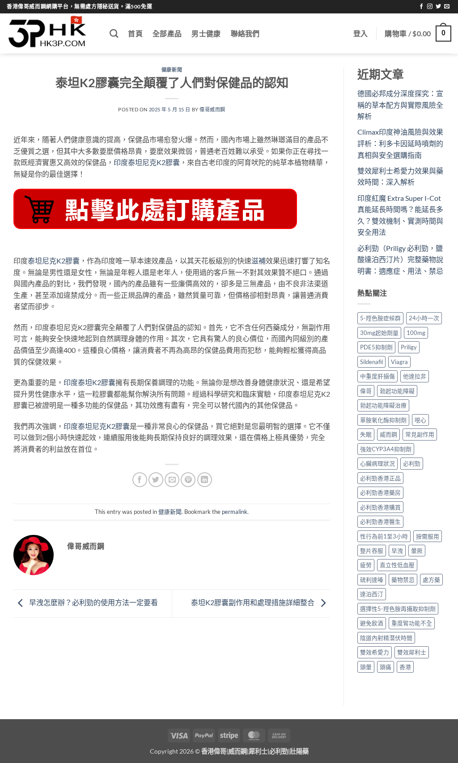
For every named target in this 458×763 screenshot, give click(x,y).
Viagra (399, 361)
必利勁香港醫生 (380, 521)
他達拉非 (414, 376)
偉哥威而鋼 (212, 109)
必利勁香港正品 (380, 478)
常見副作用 (419, 434)
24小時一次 (424, 318)
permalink (234, 511)
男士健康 (206, 33)
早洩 (397, 550)
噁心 (420, 420)
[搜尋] (114, 33)
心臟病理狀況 (377, 463)
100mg (416, 332)
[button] (360, 33)
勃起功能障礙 (397, 390)
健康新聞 (171, 69)
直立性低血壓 (397, 564)
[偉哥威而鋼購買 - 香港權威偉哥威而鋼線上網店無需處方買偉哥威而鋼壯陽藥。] (51, 33)
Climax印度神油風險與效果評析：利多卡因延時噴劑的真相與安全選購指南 (400, 143)
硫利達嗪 (371, 579)
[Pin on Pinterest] (188, 479)
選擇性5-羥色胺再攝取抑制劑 (398, 608)
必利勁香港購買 (380, 507)
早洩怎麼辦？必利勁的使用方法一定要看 (93, 602)
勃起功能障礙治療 (383, 405)
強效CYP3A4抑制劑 (385, 449)
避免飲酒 (371, 623)
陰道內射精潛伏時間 (386, 637)
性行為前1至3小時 (384, 536)
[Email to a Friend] (172, 479)
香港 (405, 666)
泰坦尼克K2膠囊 (54, 260)
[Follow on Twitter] (438, 7)
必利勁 (411, 463)
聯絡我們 (245, 33)
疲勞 (366, 564)
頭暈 (366, 666)
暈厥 (417, 550)
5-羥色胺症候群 (380, 318)
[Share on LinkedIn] (204, 479)
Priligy (409, 347)
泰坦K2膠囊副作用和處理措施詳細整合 (253, 602)
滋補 (258, 260)
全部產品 (167, 33)
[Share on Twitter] (155, 479)
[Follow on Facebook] (421, 7)
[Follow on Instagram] (430, 7)
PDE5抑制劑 (376, 347)
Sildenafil (371, 361)
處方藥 (431, 579)
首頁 (135, 33)
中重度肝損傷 (377, 376)
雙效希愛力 (374, 652)
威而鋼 (388, 434)
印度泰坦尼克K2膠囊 (147, 162)
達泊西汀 (371, 594)
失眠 (366, 434)
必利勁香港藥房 (380, 492)
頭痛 (385, 666)
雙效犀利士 (411, 652)
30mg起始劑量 (379, 332)
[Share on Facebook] (139, 479)
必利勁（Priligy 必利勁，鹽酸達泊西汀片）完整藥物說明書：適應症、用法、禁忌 (400, 259)
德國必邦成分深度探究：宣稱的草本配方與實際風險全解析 (400, 104)
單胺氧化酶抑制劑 (383, 420)
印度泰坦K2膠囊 (89, 382)
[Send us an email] (447, 7)
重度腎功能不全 (411, 623)
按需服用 (427, 536)
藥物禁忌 (403, 579)
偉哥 (366, 390)
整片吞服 (371, 550)
